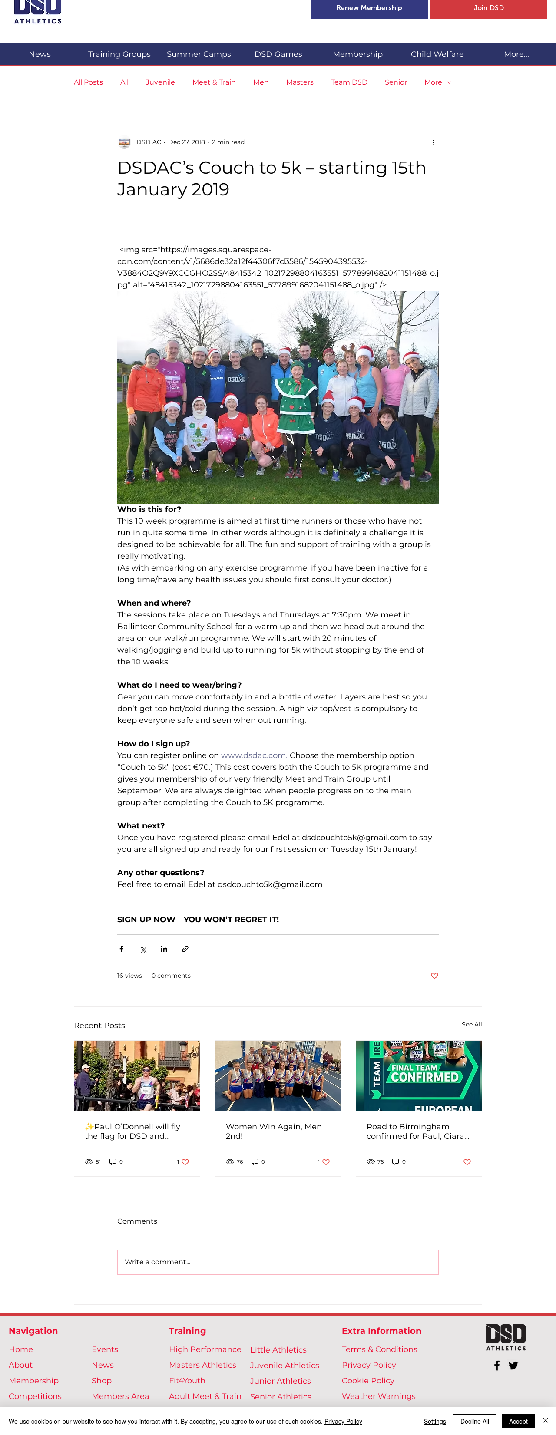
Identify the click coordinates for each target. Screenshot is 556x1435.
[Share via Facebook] (121, 949)
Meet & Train (214, 82)
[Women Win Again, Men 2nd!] (278, 1076)
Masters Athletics (202, 1365)
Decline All (474, 1421)
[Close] (545, 1421)
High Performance (205, 1349)
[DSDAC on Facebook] (496, 1365)
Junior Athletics (280, 1381)
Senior (396, 82)
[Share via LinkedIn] (164, 949)
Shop (102, 1381)
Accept (518, 1421)
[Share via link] (185, 949)
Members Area (120, 1396)
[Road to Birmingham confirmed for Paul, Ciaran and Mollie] (419, 1076)
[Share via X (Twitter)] (143, 949)
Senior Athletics (280, 1397)
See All (472, 1024)
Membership (34, 1381)
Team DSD (349, 82)
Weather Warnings (379, 1396)
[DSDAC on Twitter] (513, 1365)
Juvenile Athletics (284, 1365)
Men (261, 82)
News (103, 1365)
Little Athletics (278, 1350)
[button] (119, 50)
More (433, 82)
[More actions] (433, 142)
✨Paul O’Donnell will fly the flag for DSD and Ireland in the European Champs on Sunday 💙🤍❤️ (134, 1131)
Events (105, 1349)
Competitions (35, 1396)
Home (21, 1349)
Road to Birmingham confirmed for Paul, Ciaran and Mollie (418, 1131)
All (124, 82)
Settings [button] (435, 1421)
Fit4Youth (187, 1381)
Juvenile (160, 82)
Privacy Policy (369, 1365)
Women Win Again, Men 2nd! (274, 1131)
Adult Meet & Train (205, 1396)
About (21, 1365)
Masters (300, 82)
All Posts (88, 82)
